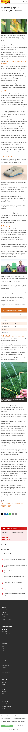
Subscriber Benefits (6, 633)
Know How (8, 532)
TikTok (3, 693)
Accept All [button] (7, 725)
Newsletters (4, 629)
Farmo (3, 710)
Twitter (3, 684)
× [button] (26, 715)
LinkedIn (3, 687)
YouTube (4, 689)
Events (3, 713)
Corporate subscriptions (7, 636)
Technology (4, 506)
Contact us (4, 663)
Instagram (4, 691)
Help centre (4, 660)
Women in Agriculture (6, 706)
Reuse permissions (6, 672)
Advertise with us (5, 665)
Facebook (4, 682)
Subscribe (4, 667)
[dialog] (14, 723)
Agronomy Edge (5, 703)
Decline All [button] (20, 725)
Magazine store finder (6, 670)
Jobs (3, 646)
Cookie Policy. (4, 723)
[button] (14, 729)
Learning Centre (5, 614)
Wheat (9, 506)
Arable (3, 503)
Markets (3, 616)
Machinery (4, 650)
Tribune (3, 708)
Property (3, 648)
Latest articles (5, 609)
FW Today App (5, 631)
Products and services (6, 619)
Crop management (9, 503)
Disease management (19, 503)
